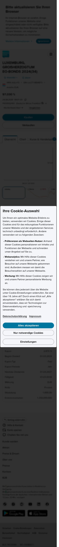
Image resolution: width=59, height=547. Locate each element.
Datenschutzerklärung (15, 316)
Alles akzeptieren (28, 325)
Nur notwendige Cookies (28, 332)
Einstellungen (28, 341)
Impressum (35, 316)
